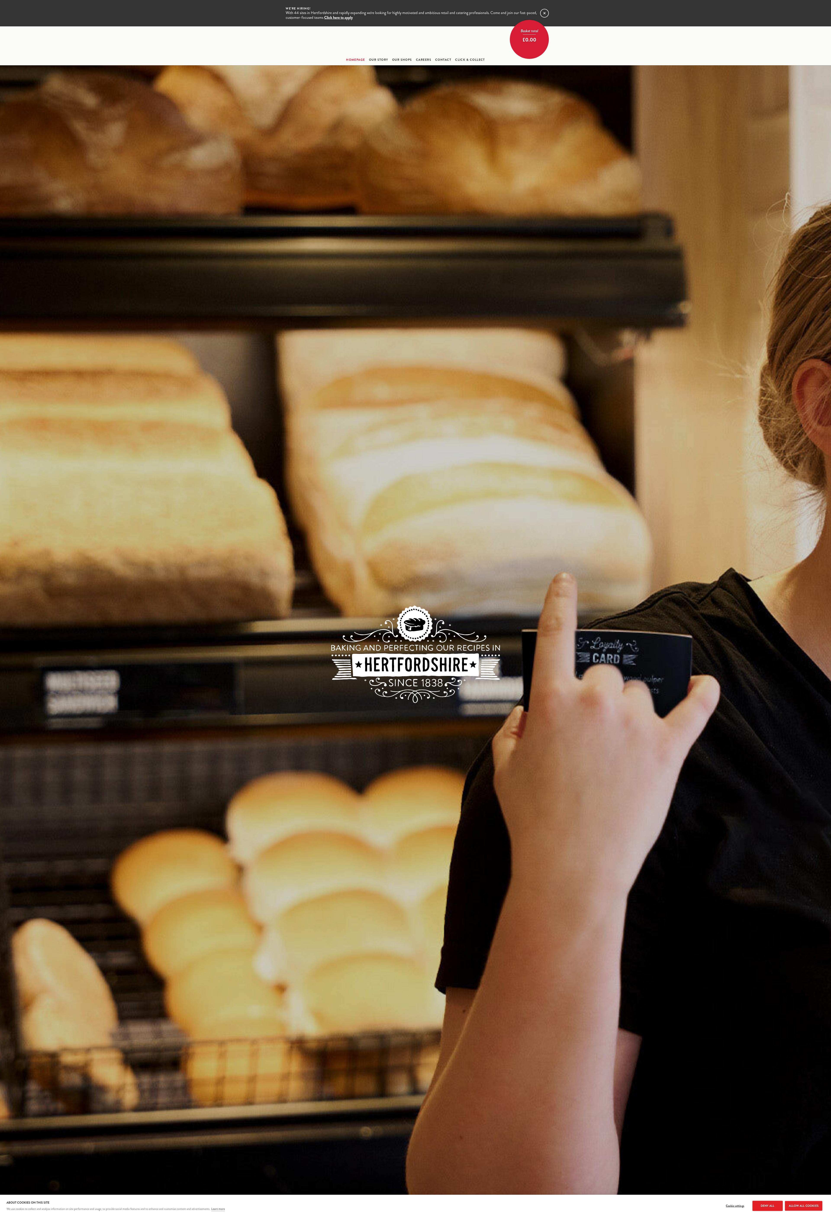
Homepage (355, 60)
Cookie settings (735, 1206)
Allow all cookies (803, 1206)
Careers (423, 60)
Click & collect (470, 60)
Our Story (378, 60)
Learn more (218, 1209)
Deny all (768, 1206)
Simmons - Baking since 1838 (415, 41)
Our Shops (402, 60)
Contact (443, 60)
